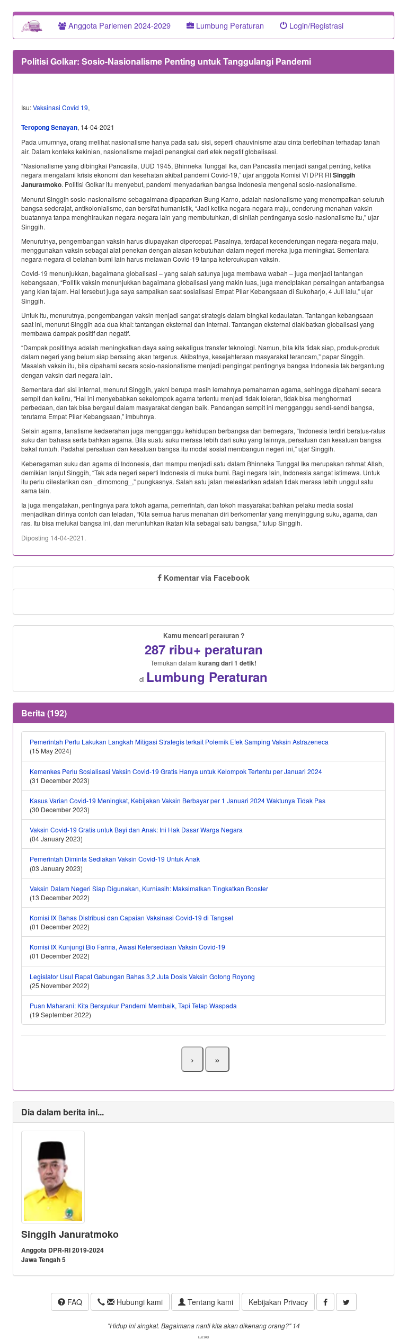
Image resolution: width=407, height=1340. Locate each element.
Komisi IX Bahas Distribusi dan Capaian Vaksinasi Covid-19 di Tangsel (131, 917)
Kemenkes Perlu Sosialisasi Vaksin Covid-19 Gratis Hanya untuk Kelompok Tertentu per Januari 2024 (176, 771)
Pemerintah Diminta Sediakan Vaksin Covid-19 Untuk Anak (115, 858)
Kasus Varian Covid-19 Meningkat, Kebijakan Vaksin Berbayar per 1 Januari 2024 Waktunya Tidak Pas (177, 800)
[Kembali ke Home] (31, 25)
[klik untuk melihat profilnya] (53, 1175)
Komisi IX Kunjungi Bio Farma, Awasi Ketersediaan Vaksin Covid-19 (127, 946)
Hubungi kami (138, 1302)
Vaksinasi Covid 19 (60, 107)
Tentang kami (209, 1302)
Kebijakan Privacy (278, 1302)
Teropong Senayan (49, 127)
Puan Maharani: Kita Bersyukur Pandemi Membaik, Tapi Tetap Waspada (133, 1005)
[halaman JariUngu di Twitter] (346, 1302)
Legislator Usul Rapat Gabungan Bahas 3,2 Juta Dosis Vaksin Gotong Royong (142, 976)
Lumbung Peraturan (229, 25)
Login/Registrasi (315, 25)
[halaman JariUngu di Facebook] (325, 1302)
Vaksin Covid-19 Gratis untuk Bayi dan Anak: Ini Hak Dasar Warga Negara (136, 829)
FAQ (73, 1302)
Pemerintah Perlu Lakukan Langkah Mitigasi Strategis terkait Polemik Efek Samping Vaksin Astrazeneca (179, 741)
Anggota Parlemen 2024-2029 (118, 25)
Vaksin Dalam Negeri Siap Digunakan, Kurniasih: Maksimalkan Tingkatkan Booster (149, 888)
